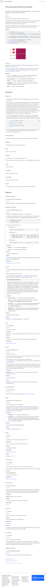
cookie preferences (15, 578)
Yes (7, 560)
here (28, 581)
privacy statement (15, 584)
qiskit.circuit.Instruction (11, 343)
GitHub (6, 14)
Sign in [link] (44, 1)
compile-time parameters (29, 393)
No (12, 560)
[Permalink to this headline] (33, 6)
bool (7, 504)
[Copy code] (39, 32)
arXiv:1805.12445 (14, 66)
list (14, 263)
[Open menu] (1, 1)
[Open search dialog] (40, 1)
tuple (12, 263)
